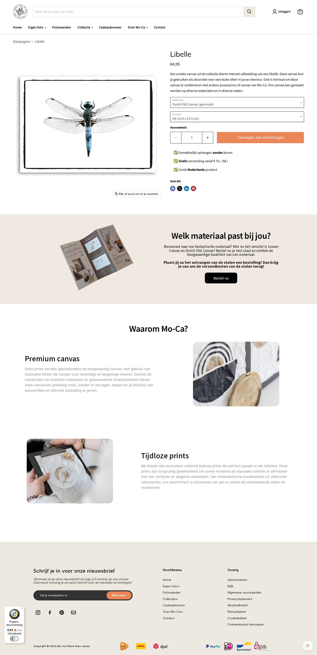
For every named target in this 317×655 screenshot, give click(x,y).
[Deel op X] (179, 188)
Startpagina (21, 42)
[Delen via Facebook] (172, 188)
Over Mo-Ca (137, 27)
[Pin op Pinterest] (193, 188)
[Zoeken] (249, 12)
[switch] (14, 638)
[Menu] (21, 609)
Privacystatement (240, 599)
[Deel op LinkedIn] (186, 188)
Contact (159, 27)
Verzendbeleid (238, 605)
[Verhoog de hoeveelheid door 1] (207, 138)
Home (17, 27)
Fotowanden (61, 27)
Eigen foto (36, 27)
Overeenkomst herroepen (246, 624)
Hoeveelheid (178, 127)
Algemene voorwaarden (244, 592)
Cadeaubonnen (110, 27)
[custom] (37, 612)
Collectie (84, 27)
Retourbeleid (237, 612)
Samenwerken (237, 580)
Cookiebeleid (237, 618)
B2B (230, 586)
